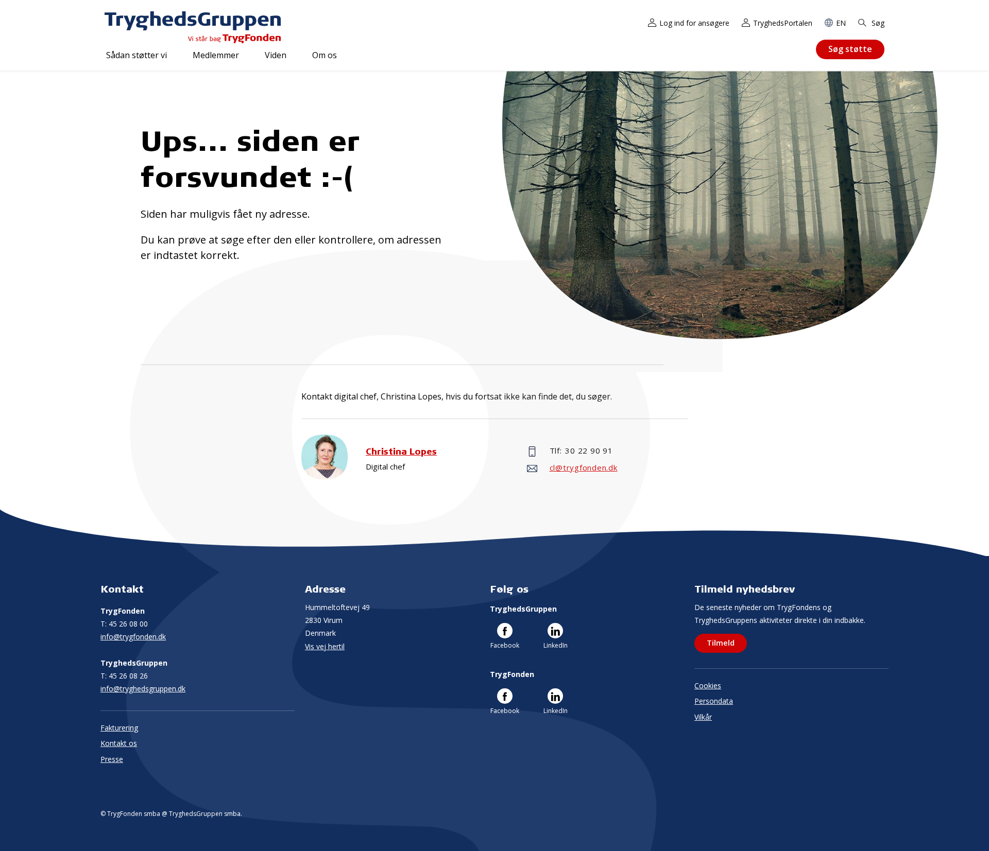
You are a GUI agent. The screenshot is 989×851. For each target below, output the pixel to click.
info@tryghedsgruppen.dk (142, 688)
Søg (876, 23)
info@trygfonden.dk (133, 636)
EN (841, 23)
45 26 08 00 (124, 624)
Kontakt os (118, 743)
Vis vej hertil (325, 646)
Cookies (707, 685)
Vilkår (703, 717)
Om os (324, 55)
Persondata (713, 701)
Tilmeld (721, 642)
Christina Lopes (401, 451)
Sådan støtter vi (136, 55)
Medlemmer (216, 55)
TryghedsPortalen (782, 23)
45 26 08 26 (124, 676)
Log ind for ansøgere (694, 23)
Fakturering (119, 728)
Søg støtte (850, 49)
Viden (275, 55)
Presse (111, 759)
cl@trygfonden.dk (584, 467)
